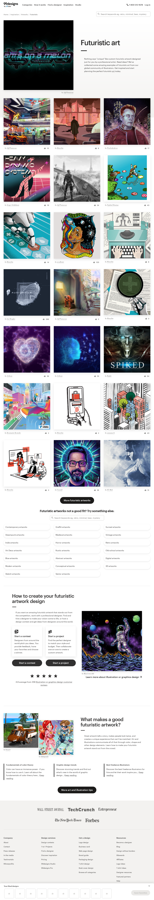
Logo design (84, 842)
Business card (84, 847)
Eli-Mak (110, 490)
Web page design (86, 851)
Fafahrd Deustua (113, 205)
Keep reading (70, 775)
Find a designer (55, 5)
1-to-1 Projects (46, 847)
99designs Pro (47, 868)
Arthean (9, 376)
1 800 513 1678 (136, 5)
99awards (120, 855)
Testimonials (9, 859)
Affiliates (119, 859)
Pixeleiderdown (112, 148)
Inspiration (68, 5)
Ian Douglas (11, 319)
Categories (27, 5)
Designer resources (124, 872)
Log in (147, 5)
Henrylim (60, 148)
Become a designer (124, 842)
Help (118, 881)
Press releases (9, 851)
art (113, 71)
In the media (9, 855)
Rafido (109, 376)
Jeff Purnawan (68, 92)
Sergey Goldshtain (13, 205)
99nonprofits (9, 864)
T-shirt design (84, 864)
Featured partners (123, 877)
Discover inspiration (49, 855)
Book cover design (86, 868)
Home (6, 14)
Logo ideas (120, 864)
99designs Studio (48, 864)
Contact (7, 847)
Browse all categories (87, 872)
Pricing (44, 859)
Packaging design (86, 859)
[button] (149, 886)
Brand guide (84, 855)
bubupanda (44, 756)
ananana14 (111, 433)
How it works (40, 5)
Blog (118, 847)
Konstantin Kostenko (14, 433)
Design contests (47, 842)
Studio (78, 5)
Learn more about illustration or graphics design (112, 677)
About (6, 842)
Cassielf (59, 490)
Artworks (24, 14)
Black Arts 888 (89, 673)
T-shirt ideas (121, 868)
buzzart (8, 749)
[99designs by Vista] (11, 4)
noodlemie (60, 262)
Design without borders (125, 851)
